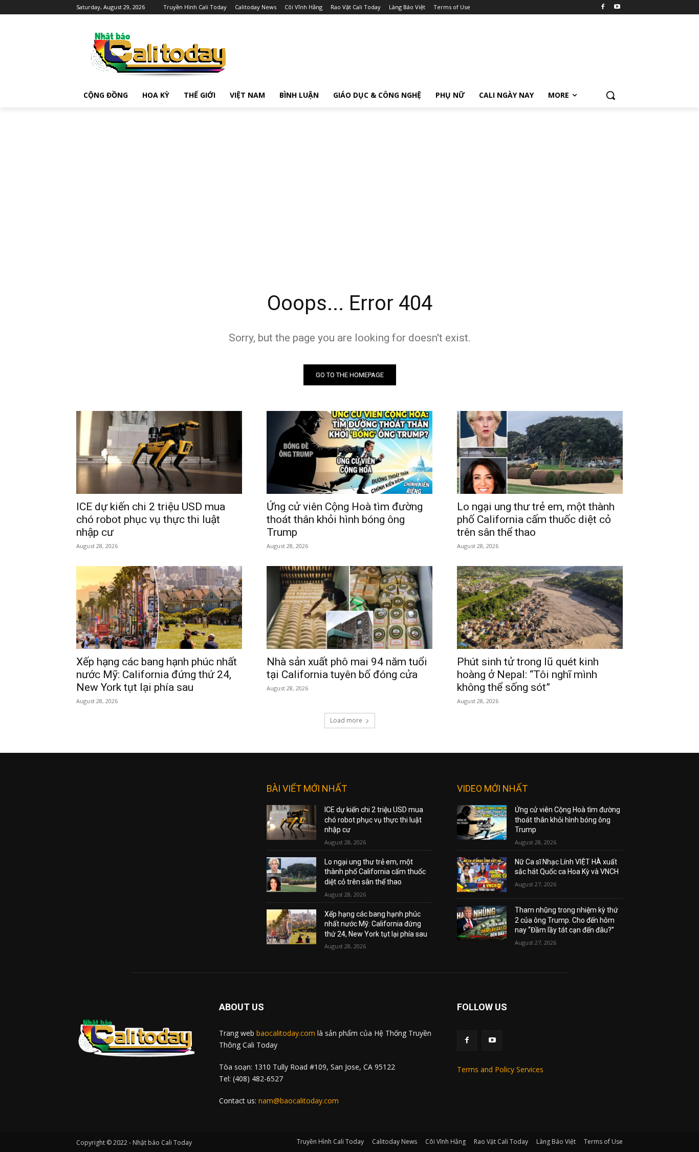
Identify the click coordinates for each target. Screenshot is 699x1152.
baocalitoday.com (285, 1033)
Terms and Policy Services (500, 1069)
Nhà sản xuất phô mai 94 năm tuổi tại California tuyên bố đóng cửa (347, 668)
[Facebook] (602, 7)
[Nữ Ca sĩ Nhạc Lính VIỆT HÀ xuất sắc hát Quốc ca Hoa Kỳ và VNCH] (482, 874)
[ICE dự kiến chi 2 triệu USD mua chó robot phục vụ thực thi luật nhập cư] (159, 452)
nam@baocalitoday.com (298, 1100)
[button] (610, 95)
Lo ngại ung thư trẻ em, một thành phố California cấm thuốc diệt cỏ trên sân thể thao (536, 519)
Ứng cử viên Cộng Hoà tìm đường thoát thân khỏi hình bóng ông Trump (345, 519)
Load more (346, 720)
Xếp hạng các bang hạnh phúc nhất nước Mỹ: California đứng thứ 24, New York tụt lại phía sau (156, 674)
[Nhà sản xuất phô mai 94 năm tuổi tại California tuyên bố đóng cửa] (349, 607)
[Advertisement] (349, 184)
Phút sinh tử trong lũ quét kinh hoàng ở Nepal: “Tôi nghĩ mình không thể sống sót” (528, 674)
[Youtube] (617, 7)
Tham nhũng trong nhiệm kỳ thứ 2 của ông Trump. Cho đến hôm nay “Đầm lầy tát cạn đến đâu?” (566, 920)
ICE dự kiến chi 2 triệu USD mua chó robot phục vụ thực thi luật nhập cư (150, 519)
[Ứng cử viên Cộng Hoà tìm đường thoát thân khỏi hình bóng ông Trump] (349, 452)
